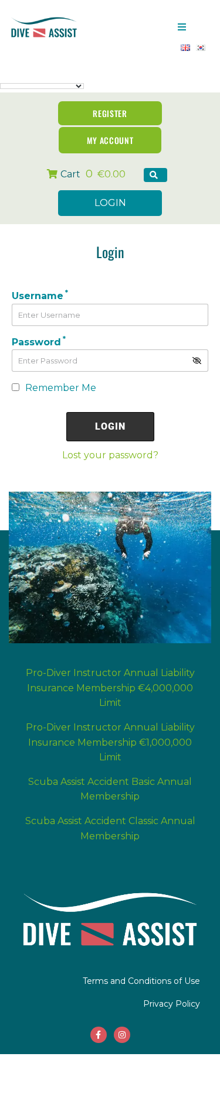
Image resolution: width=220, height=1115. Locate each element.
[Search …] (155, 175)
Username (40, 295)
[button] (181, 26)
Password (39, 342)
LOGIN (110, 202)
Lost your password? (110, 455)
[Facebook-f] (98, 1035)
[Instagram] (122, 1035)
